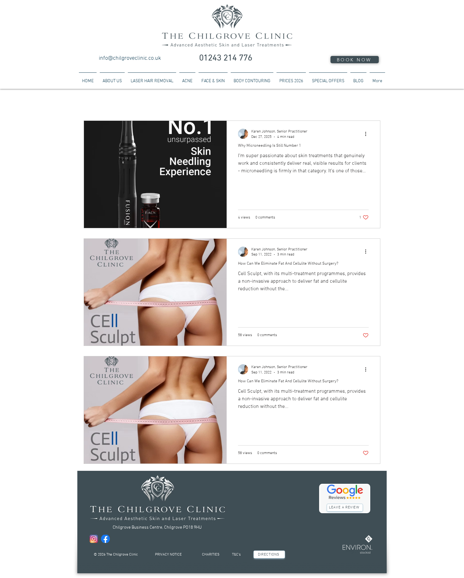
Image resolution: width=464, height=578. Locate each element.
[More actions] (368, 134)
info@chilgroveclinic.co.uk (130, 58)
